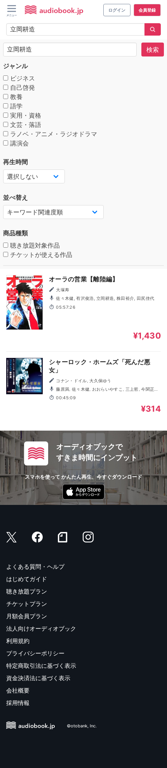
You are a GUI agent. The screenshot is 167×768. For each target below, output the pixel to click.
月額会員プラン (26, 616)
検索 (152, 49)
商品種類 (15, 233)
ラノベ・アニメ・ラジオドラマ (52, 134)
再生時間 (15, 162)
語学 (15, 106)
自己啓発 (21, 87)
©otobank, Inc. (82, 726)
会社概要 (18, 690)
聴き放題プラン (26, 591)
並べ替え (15, 197)
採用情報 (18, 702)
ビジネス (21, 78)
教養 (15, 97)
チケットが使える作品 (40, 254)
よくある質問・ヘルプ (35, 566)
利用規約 (18, 641)
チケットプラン (26, 603)
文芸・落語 (24, 124)
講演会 (18, 143)
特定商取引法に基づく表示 (41, 665)
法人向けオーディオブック (41, 628)
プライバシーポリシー (35, 653)
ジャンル (15, 66)
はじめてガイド (26, 579)
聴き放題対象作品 (34, 245)
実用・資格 (24, 115)
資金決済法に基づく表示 (38, 678)
